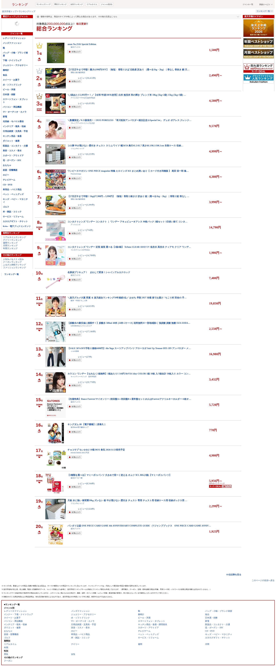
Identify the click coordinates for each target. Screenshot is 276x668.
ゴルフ (6, 219)
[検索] (184, 7)
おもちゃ (7, 178)
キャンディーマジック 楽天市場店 (83, 389)
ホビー (6, 187)
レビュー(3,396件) (86, 217)
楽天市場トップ (9, 24)
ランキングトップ (43, 17)
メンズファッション (12, 56)
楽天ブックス (75, 60)
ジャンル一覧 (248, 17)
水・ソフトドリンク (12, 97)
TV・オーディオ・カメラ (15, 124)
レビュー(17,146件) (87, 344)
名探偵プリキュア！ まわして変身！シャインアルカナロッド (99, 285)
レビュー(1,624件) (86, 521)
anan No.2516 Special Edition (82, 57)
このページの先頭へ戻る (263, 593)
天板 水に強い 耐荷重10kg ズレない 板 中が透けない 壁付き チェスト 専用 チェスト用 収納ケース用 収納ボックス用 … (127, 513)
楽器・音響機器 (10, 183)
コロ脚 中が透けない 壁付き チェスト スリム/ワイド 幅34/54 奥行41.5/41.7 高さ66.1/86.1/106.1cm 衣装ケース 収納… (125, 158)
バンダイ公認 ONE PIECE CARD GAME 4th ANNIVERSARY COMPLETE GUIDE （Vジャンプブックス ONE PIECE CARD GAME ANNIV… (139, 538)
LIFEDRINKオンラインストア (81, 338)
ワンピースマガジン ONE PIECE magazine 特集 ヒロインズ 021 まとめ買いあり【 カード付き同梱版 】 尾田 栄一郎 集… (128, 183)
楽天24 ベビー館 (76, 491)
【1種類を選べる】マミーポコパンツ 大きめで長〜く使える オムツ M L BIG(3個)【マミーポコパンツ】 (119, 487)
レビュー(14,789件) (87, 268)
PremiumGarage (76, 186)
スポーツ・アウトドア (13, 168)
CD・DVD (7, 197)
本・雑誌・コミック (12, 224)
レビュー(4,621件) (86, 319)
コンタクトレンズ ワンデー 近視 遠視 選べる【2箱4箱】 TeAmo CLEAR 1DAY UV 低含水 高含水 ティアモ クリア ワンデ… (129, 259)
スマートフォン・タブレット (15, 113)
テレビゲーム (9, 192)
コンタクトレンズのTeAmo (80, 262)
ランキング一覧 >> (265, 24)
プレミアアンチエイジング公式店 (83, 136)
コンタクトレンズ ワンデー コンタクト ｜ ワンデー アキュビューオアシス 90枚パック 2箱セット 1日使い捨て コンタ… (127, 234)
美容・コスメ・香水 (12, 163)
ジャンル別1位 (106, 17)
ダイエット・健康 (11, 153)
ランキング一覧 (11, 287)
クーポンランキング (12, 275)
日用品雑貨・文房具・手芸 (15, 144)
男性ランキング (60, 17)
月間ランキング (10, 258)
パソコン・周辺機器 (12, 119)
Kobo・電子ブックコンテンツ (17, 239)
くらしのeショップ (77, 161)
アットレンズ (75, 237)
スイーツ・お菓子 (11, 92)
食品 (5, 88)
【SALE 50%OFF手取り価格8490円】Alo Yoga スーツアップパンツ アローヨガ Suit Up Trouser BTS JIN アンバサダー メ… (129, 361)
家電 (5, 129)
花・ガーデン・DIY (12, 173)
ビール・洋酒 (9, 102)
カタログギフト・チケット (15, 234)
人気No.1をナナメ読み (13, 272)
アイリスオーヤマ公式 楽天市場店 (83, 110)
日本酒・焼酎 (9, 107)
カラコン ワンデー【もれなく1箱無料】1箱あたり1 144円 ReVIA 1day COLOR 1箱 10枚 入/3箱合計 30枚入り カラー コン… (129, 386)
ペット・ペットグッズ (13, 207)
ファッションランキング (14, 280)
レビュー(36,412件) (87, 91)
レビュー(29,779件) (87, 395)
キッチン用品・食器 (12, 149)
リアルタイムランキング (14, 250)
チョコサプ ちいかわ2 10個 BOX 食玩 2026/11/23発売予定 (96, 462)
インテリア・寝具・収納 (14, 139)
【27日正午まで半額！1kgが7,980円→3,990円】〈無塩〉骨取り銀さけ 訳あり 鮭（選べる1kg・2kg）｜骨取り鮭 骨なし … (128, 209)
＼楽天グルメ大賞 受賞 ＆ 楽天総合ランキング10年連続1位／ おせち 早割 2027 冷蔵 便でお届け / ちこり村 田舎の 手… (127, 310)
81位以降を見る (233, 587)
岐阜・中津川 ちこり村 (79, 313)
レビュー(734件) (85, 243)
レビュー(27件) (85, 369)
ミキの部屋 (75, 364)
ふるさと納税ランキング (14, 277)
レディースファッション (14, 51)
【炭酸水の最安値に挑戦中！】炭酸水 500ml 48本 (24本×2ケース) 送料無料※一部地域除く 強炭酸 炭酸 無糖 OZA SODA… (129, 335)
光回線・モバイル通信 (13, 134)
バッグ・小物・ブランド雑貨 (15, 66)
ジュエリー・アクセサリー (15, 78)
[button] (204, 7)
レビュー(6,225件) (86, 167)
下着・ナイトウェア (12, 73)
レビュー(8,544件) (86, 496)
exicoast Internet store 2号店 (80, 465)
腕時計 (6, 83)
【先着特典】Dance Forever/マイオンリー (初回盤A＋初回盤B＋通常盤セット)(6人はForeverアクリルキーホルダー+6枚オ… (129, 411)
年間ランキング (10, 261)
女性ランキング (76, 17)
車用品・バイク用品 (12, 202)
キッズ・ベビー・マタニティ (15, 213)
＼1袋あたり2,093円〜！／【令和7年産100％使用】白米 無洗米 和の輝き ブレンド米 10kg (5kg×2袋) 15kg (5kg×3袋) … (127, 107)
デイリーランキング (12, 253)
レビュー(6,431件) (86, 116)
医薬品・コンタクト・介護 (15, 158)
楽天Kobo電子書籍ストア (80, 440)
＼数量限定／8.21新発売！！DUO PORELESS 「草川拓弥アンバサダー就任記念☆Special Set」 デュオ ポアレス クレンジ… (129, 133)
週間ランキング (10, 255)
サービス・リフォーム (13, 229)
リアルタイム (92, 17)
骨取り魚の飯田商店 (78, 85)
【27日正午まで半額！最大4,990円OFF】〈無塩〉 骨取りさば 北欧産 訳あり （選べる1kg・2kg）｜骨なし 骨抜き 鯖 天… (128, 82)
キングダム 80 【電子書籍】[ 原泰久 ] (86, 437)
